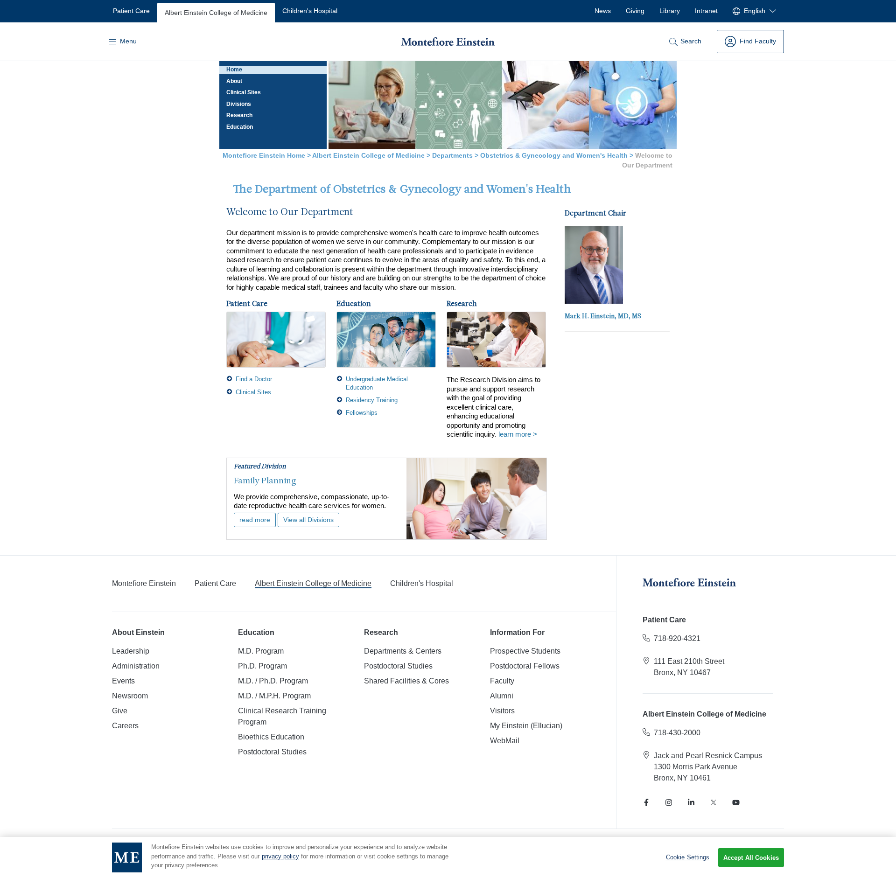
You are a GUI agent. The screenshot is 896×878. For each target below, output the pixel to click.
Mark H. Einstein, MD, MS (603, 316)
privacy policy (280, 856)
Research (239, 115)
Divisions (238, 104)
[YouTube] (736, 802)
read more (254, 519)
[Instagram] (668, 802)
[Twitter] (713, 802)
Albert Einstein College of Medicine (368, 155)
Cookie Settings (688, 857)
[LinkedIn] (691, 802)
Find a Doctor (254, 379)
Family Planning (265, 481)
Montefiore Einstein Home (264, 155)
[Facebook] (646, 802)
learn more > (517, 434)
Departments (452, 155)
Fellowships (362, 412)
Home (234, 69)
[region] (448, 857)
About (234, 81)
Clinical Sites (243, 92)
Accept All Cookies (751, 857)
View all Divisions (308, 519)
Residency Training (372, 400)
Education (239, 127)
